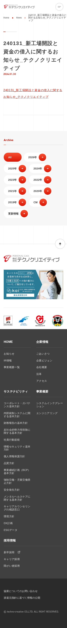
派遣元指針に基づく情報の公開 (22, 597)
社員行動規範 (12, 439)
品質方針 (9, 463)
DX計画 (8, 523)
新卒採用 (9, 552)
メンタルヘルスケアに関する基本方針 (17, 498)
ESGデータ (10, 530)
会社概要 (41, 367)
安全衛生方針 (12, 489)
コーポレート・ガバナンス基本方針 (17, 405)
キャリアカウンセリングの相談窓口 (17, 508)
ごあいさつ (43, 353)
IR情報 (8, 360)
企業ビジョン (44, 360)
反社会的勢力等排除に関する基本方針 (17, 431)
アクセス (41, 380)
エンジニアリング (47, 413)
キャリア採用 (12, 559)
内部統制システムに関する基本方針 (17, 415)
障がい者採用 (12, 565)
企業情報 (42, 341)
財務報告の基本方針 (16, 422)
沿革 (39, 374)
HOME (8, 341)
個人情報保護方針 (14, 456)
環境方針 (9, 516)
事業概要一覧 (12, 367)
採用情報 (10, 540)
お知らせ (9, 353)
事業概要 (42, 391)
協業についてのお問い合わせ (21, 591)
